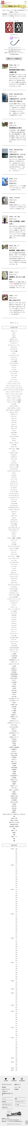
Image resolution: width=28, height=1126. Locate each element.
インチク (14, 379)
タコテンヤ (14, 522)
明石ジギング (14, 737)
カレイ (14, 424)
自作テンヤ (14, 786)
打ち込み (14, 725)
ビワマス (14, 583)
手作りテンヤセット (14, 723)
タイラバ (14, 516)
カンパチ (14, 428)
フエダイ (14, 587)
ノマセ (14, 566)
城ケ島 (14, 690)
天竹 (14, 694)
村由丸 (14, 739)
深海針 (14, 757)
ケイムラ (14, 459)
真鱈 (14, 773)
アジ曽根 (14, 361)
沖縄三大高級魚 (14, 747)
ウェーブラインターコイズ (14, 394)
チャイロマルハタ (14, 546)
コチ (14, 461)
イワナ (14, 377)
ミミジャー (14, 633)
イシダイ (14, 373)
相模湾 (14, 769)
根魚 (14, 743)
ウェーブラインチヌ (14, 398)
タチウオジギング (14, 528)
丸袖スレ (14, 668)
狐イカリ (14, 761)
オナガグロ (14, 406)
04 (16, 857)
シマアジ (14, 489)
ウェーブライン (14, 382)
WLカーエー (14, 339)
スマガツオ (14, 505)
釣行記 (14, 806)
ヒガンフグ (14, 576)
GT (14, 333)
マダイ (14, 623)
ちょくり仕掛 (14, 548)
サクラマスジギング (14, 471)
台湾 (14, 688)
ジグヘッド (14, 485)
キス (14, 430)
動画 (16, 1098)
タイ (14, 514)
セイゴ (14, 512)
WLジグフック (14, 341)
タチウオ (14, 526)
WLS (14, 337)
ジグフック (14, 483)
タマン (14, 534)
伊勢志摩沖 (14, 674)
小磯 (14, 709)
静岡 (14, 810)
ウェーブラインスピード (14, 392)
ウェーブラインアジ (14, 384)
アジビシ (14, 357)
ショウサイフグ (14, 497)
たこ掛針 (14, 524)
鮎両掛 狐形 (14, 824)
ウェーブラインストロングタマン (14, 390)
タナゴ (14, 532)
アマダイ (14, 365)
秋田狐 (14, 782)
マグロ (14, 619)
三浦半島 (14, 656)
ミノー (14, 631)
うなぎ (14, 404)
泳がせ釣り (14, 753)
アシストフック (14, 355)
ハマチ (14, 570)
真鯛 (14, 771)
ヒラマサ (14, 579)
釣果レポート (14, 6)
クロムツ (14, 457)
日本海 (14, 731)
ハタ (14, 568)
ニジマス (14, 564)
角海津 (14, 794)
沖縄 (14, 745)
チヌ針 (14, 544)
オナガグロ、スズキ (14, 408)
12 (16, 865)
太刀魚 (14, 696)
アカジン (14, 343)
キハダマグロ (14, 436)
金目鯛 (14, 800)
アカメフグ (14, 349)
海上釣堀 (14, 755)
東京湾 (14, 741)
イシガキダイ (14, 371)
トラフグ (14, 554)
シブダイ (14, 487)
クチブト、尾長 (14, 449)
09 (16, 871)
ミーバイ (14, 629)
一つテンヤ (14, 652)
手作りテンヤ (14, 721)
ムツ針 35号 (14, 637)
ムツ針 (14, 635)
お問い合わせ (5, 1107)
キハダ (14, 434)
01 (16, 863)
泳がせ (14, 751)
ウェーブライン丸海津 (14, 400)
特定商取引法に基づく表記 (7, 1094)
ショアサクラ (14, 493)
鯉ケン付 (14, 830)
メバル (14, 644)
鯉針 (14, 832)
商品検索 (4, 1087)
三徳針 (14, 654)
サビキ (14, 475)
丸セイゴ (14, 662)
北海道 (14, 682)
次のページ (13, 323)
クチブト (14, 447)
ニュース (4, 1098)
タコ (14, 518)
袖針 (14, 792)
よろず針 (14, 646)
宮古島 (14, 706)
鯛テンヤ (14, 836)
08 (16, 849)
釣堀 (14, 804)
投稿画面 (16, 1089)
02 (16, 861)
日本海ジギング (14, 733)
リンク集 (17, 1104)
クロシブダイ (14, 453)
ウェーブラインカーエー (14, 386)
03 (16, 859)
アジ (14, 353)
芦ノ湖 (14, 788)
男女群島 (14, 767)
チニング (14, 540)
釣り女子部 (14, 802)
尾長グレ (14, 715)
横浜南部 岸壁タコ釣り (17, 250)
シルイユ (14, 499)
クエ (14, 440)
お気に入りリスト (6, 1089)
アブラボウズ (14, 363)
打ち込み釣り (14, 727)
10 (16, 869)
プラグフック (14, 601)
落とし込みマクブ (15, 300)
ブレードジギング (14, 609)
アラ (14, 367)
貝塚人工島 (14, 796)
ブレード (14, 607)
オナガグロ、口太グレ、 (14, 410)
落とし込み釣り (14, 790)
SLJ (14, 335)
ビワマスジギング (14, 585)
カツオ (14, 422)
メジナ (14, 639)
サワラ (14, 477)
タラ (14, 536)
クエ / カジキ (14, 443)
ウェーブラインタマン (14, 396)
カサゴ (14, 420)
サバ (14, 473)
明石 (14, 735)
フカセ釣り (14, 591)
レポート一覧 (17, 1087)
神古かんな (14, 780)
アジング (14, 359)
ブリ (14, 605)
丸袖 (14, 666)
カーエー (14, 416)
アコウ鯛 (14, 351)
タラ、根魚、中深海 (14, 538)
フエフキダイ (14, 589)
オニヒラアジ (14, 412)
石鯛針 (14, 778)
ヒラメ (14, 581)
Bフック (14, 331)
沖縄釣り (14, 749)
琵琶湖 (14, 763)
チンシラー (14, 550)
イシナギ (14, 375)
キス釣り (14, 432)
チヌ (14, 542)
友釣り (14, 686)
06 (16, 853)
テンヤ (14, 552)
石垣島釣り (14, 776)
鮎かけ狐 (14, 818)
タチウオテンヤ (14, 530)
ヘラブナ (14, 613)
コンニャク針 (14, 467)
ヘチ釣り (14, 611)
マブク (14, 627)
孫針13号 (14, 704)
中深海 (14, 658)
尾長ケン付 (14, 717)
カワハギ (14, 426)
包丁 (14, 680)
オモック (14, 414)
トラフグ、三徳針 (14, 556)
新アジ (14, 729)
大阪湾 (14, 692)
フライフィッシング (14, 599)
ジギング (12, 202)
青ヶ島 (14, 808)
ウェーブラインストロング (14, 388)
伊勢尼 (14, 672)
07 (16, 851)
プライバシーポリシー (20, 1101)
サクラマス (14, 469)
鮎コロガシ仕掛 (14, 822)
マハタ (14, 625)
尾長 (14, 713)
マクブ (14, 617)
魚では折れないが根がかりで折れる (14, 814)
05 (16, 855)
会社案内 (4, 1101)
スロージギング (14, 509)
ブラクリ (14, 603)
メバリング (14, 642)
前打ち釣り (14, 678)
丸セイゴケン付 (14, 664)
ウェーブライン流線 (14, 402)
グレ (14, 451)
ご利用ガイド (5, 1091)
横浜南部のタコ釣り (15, 128)
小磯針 (14, 711)
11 (16, 867)
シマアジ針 (14, 491)
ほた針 (14, 615)
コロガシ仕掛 (14, 465)
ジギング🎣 (13, 183)
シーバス (14, 479)
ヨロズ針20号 (14, 648)
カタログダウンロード (7, 1104)
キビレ (14, 438)
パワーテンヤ (14, 574)
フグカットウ (14, 593)
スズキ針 (14, 503)
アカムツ (14, 347)
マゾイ (14, 621)
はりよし (14, 572)
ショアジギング (14, 495)
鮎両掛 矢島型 (14, 826)
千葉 (14, 684)
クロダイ (14, 455)
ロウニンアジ (14, 650)
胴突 (14, 784)
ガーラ (14, 418)
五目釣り (14, 670)
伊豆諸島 (14, 676)
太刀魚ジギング (14, 698)
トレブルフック (14, 558)
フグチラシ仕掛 (14, 595)
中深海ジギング (14, 660)
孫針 (14, 702)
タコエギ (14, 520)
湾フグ (14, 759)
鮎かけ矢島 (14, 820)
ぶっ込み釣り (14, 597)
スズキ (14, 501)
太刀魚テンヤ (14, 700)
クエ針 (14, 445)
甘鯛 (14, 765)
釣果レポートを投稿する (14, 59)
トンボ (14, 560)
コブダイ (14, 463)
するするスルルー (14, 507)
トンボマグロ (14, 562)
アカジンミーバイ (14, 345)
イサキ (14, 369)
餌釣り (14, 812)
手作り (14, 719)
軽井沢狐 (14, 798)
